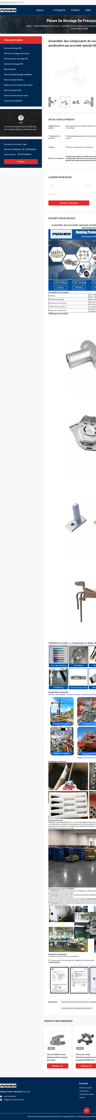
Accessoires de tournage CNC (16, 59)
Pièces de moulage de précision (47, 26)
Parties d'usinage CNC (13, 48)
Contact (21, 162)
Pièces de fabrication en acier (16, 96)
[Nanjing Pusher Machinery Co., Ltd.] (8, 10)
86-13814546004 (29, 149)
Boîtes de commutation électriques (18, 85)
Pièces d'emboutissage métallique (18, 74)
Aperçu (29, 26)
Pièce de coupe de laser (13, 80)
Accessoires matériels (13, 101)
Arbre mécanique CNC (13, 90)
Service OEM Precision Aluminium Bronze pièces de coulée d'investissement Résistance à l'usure (57, 1057)
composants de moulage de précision (77, 1008)
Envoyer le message (69, 203)
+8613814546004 (24, 154)
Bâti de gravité (10, 69)
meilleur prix (57, 1066)
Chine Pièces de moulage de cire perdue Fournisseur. (45, 1116)
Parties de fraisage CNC (13, 64)
